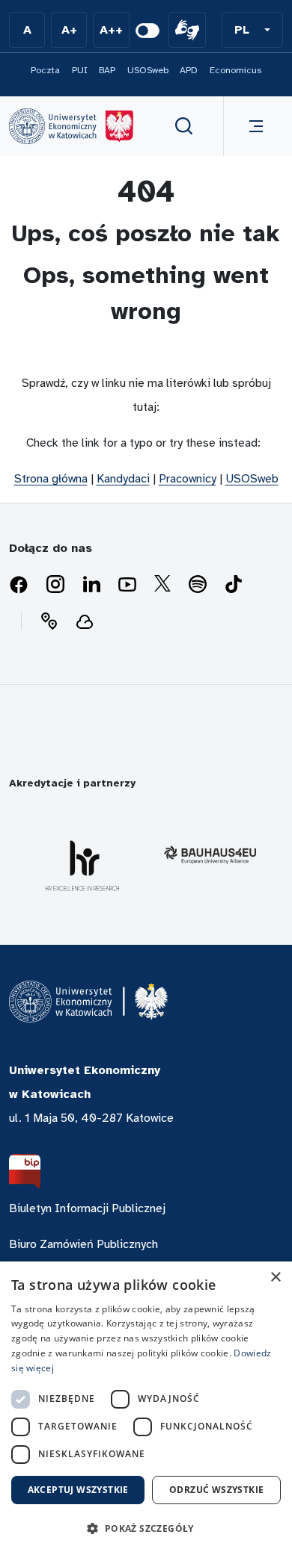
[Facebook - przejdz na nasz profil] (18, 585)
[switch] (147, 30)
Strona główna (51, 478)
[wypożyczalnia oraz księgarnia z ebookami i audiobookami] (85, 621)
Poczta (45, 70)
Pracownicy (187, 478)
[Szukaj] (184, 126)
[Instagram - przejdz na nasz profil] (55, 585)
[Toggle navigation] (253, 126)
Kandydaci (123, 478)
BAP (107, 70)
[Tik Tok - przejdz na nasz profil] (234, 585)
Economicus (235, 70)
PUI (80, 70)
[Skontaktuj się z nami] (49, 621)
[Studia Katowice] (71, 126)
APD (189, 70)
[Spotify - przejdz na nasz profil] (198, 585)
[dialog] (146, 1408)
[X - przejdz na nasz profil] (162, 585)
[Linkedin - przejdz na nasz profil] (91, 585)
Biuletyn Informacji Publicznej (87, 1208)
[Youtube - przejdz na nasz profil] (127, 585)
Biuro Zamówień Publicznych (83, 1244)
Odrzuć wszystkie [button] (216, 1489)
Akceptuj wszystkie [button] (78, 1489)
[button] (252, 30)
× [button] (275, 1277)
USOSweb (147, 70)
